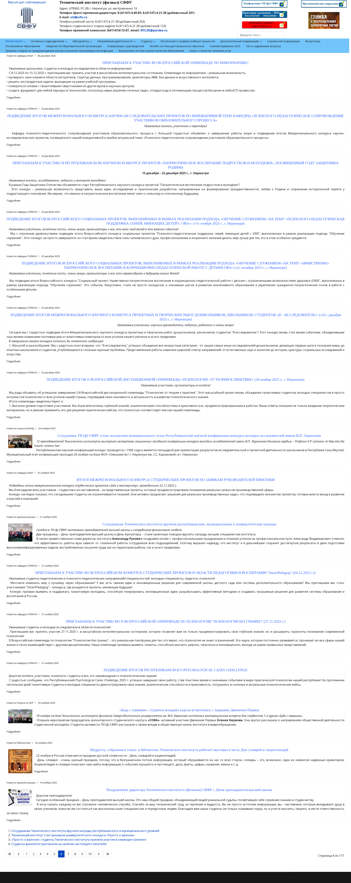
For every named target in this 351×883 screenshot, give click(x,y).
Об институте (13, 41)
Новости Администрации (21, 517)
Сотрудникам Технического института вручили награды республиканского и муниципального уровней (85, 831)
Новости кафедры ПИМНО (22, 108)
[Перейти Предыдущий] (18, 853)
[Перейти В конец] (107, 853)
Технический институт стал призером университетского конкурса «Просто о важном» (73, 835)
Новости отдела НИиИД (20, 428)
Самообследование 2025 (225, 46)
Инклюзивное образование (22, 46)
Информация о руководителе (125, 46)
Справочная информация (283, 41)
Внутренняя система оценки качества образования (151, 50)
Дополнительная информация (239, 41)
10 (90, 854)
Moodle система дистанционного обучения (177, 46)
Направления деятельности (115, 41)
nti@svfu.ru (78, 17)
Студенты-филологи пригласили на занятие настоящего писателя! (59, 844)
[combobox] (261, 35)
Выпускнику (312, 41)
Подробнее (13, 97)
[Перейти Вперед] (99, 853)
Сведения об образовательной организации (74, 46)
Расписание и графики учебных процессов (188, 41)
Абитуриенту (81, 41)
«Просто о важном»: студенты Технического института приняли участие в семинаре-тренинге (78, 840)
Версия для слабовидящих (27, 2)
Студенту (146, 41)
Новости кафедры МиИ (20, 55)
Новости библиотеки (19, 742)
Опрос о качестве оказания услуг (210, 50)
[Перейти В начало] (9, 853)
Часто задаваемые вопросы (263, 46)
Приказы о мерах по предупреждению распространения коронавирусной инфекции (59, 50)
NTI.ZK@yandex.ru (153, 30)
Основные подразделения (47, 41)
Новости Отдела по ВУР (20, 702)
